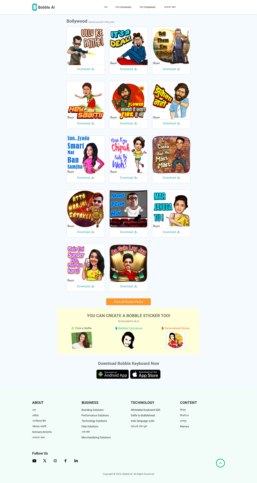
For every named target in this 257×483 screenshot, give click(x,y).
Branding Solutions (93, 409)
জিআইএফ (184, 415)
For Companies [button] (148, 7)
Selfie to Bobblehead (143, 415)
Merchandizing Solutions (96, 437)
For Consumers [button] (123, 7)
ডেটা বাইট (86, 431)
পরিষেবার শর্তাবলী (39, 426)
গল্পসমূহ (183, 420)
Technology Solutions (94, 420)
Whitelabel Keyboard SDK (145, 409)
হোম (105, 7)
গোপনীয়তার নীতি (39, 420)
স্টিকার (183, 409)
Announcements (42, 431)
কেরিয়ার (35, 415)
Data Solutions (90, 426)
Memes (184, 426)
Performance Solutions (95, 415)
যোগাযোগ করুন (169, 7)
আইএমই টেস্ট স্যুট (139, 426)
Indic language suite (142, 420)
